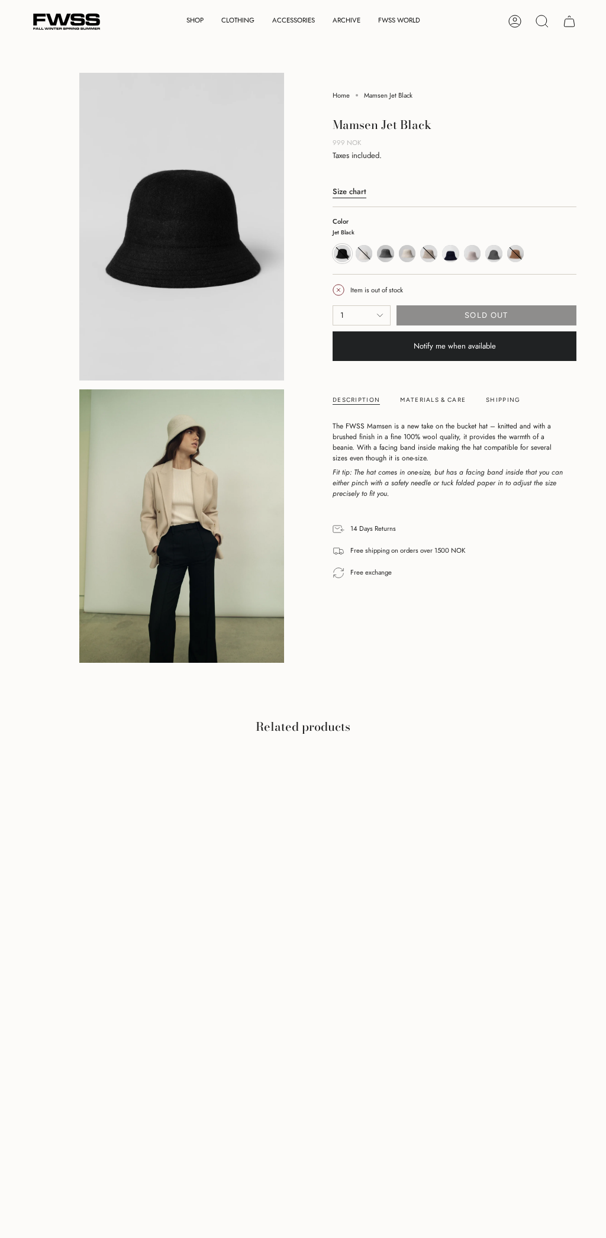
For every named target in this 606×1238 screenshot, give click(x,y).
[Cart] (569, 21)
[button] (195, 21)
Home (341, 95)
